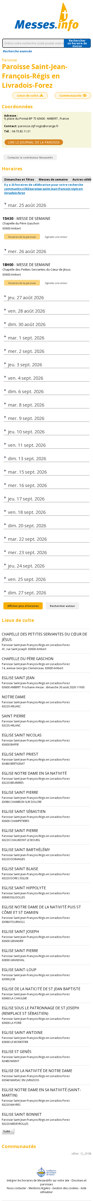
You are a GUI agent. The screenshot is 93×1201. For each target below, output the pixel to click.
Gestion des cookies (65, 1188)
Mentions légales (39, 1188)
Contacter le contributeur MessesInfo (30, 157)
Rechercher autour (62, 606)
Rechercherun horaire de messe (77, 43)
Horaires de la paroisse (22, 237)
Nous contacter (16, 1188)
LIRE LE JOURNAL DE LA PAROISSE (34, 142)
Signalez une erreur (56, 237)
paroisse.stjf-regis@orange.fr (38, 126)
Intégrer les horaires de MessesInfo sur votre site (38, 1180)
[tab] (19, 179)
